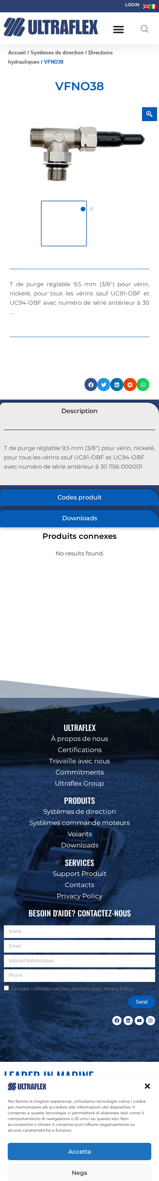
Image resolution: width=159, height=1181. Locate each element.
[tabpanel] (87, 154)
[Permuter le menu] (118, 29)
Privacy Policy (85, 1170)
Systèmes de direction (57, 53)
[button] (147, 1066)
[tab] (79, 411)
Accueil (17, 53)
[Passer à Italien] (153, 6)
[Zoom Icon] (149, 114)
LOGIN (132, 4)
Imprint (109, 1170)
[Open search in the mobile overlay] (145, 29)
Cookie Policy (55, 1170)
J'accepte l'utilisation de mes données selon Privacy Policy (71, 989)
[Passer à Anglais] (146, 6)
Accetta (79, 1131)
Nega (79, 1152)
